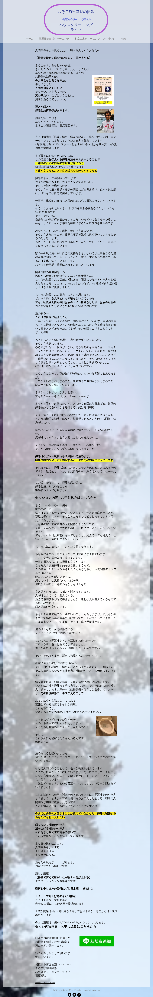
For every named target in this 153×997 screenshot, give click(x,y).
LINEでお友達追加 (46, 938)
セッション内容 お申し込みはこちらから (66, 498)
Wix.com (96, 990)
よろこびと (67, 12)
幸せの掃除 (85, 12)
